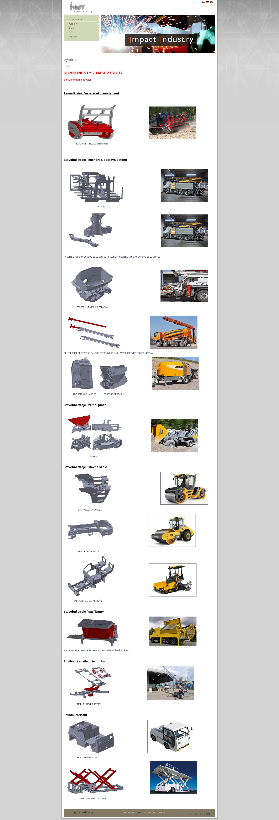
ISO (70, 32)
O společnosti (75, 19)
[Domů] (81, 12)
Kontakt (72, 28)
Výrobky (73, 23)
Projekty (72, 36)
